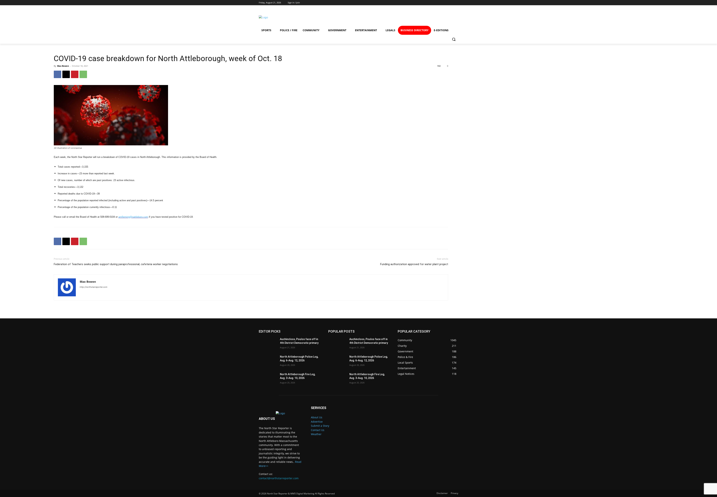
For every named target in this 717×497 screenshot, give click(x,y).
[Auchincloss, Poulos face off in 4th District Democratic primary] (268, 343)
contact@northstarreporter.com (279, 478)
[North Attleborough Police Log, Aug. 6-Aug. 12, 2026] (268, 361)
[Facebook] (412, 17)
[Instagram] (425, 17)
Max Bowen (63, 65)
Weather (316, 434)
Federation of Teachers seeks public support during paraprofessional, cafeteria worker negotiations (116, 264)
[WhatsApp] (83, 74)
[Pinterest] (74, 74)
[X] (66, 74)
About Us (316, 417)
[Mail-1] (452, 17)
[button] (453, 39)
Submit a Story (320, 425)
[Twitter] (439, 17)
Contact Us (317, 430)
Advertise (317, 421)
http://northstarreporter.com (93, 287)
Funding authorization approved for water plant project (414, 264)
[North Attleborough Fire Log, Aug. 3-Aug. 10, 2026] (268, 379)
